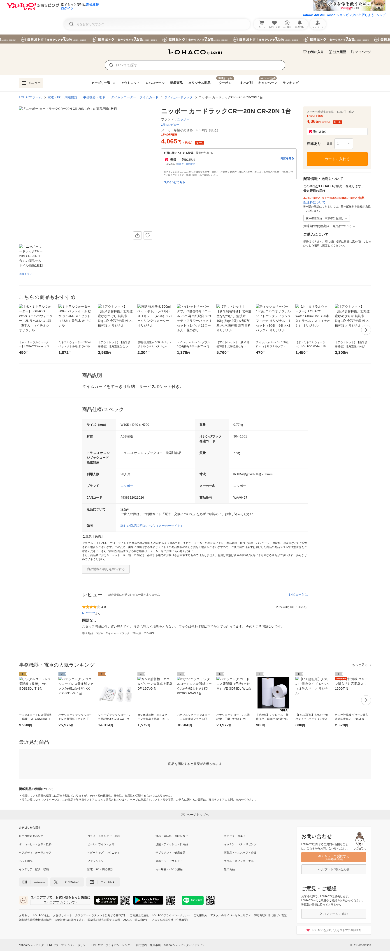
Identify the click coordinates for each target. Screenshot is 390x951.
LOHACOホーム (30, 97)
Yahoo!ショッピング (31, 945)
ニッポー (127, 486)
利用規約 (141, 945)
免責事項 (155, 945)
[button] (343, 143)
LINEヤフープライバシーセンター (112, 945)
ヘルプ (380, 15)
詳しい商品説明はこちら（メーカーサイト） (152, 525)
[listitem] (53, 836)
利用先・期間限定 (186, 164)
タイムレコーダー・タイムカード (134, 97)
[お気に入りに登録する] (148, 235)
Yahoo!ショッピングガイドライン (184, 945)
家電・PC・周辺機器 (62, 97)
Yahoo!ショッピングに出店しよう (350, 15)
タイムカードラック (178, 97)
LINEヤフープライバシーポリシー (67, 945)
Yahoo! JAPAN (313, 15)
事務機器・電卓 (94, 97)
